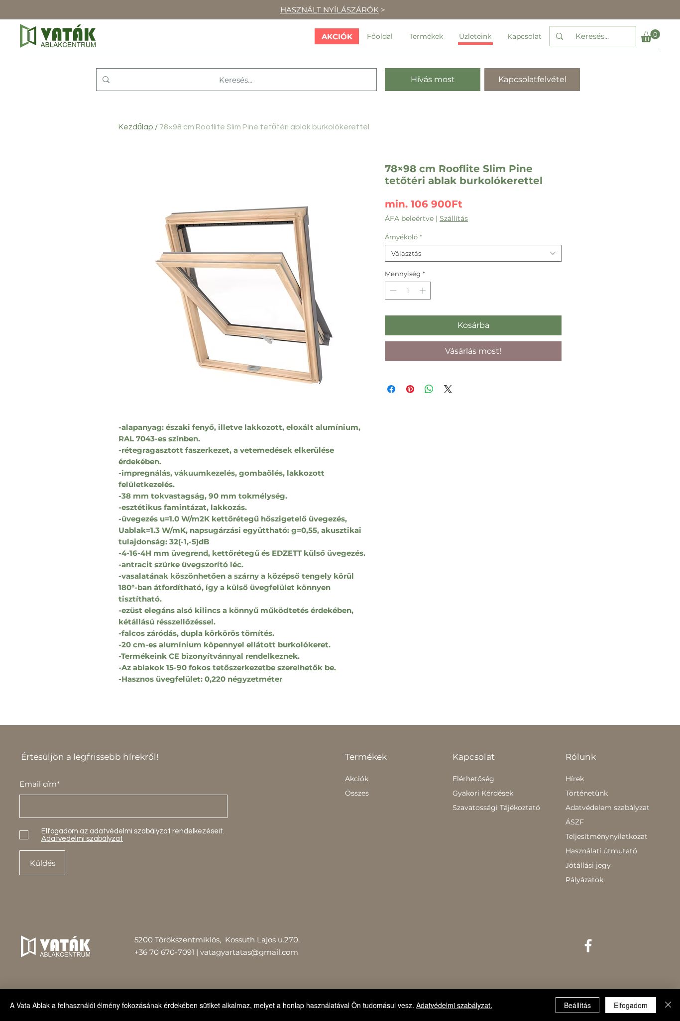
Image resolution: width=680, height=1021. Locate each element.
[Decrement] (392, 290)
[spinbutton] (408, 290)
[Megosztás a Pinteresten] (410, 389)
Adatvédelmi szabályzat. (454, 1005)
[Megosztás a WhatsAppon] (429, 389)
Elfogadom (631, 1005)
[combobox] (473, 253)
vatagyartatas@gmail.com (249, 952)
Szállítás (454, 218)
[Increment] (424, 290)
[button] (650, 35)
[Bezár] (668, 1005)
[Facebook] (588, 945)
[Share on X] (448, 389)
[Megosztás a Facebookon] (391, 389)
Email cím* (39, 784)
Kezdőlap (135, 127)
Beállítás (577, 1005)
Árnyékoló (403, 237)
